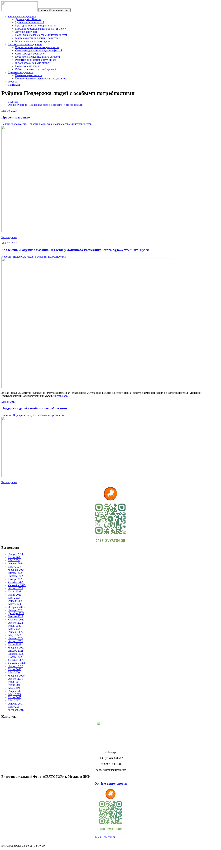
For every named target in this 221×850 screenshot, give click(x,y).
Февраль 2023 (16, 607)
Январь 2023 (15, 610)
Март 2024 (14, 566)
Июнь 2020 (14, 669)
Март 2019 (14, 694)
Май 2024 (14, 560)
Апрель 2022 (15, 631)
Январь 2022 (15, 638)
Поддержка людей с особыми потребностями (41, 34)
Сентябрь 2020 (17, 663)
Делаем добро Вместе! (28, 19)
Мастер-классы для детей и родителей (37, 37)
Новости (13, 81)
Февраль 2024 (16, 569)
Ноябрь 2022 (15, 616)
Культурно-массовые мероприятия (35, 25)
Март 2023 (14, 603)
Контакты (14, 84)
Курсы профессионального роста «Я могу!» (41, 28)
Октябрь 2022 (16, 619)
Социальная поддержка (22, 16)
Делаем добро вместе (13, 123)
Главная (13, 101)
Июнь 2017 (14, 697)
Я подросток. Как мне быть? (32, 62)
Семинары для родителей (30, 53)
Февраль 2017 (16, 709)
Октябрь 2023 (16, 582)
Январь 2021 (15, 650)
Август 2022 (15, 622)
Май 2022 (14, 628)
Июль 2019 (14, 681)
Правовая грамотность (28, 75)
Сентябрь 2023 (17, 585)
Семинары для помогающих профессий (38, 50)
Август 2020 (15, 666)
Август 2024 (15, 554)
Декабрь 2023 (16, 575)
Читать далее (9, 237)
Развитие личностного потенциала (35, 59)
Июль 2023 (14, 591)
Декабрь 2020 (16, 653)
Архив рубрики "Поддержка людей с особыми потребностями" (45, 104)
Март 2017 (14, 706)
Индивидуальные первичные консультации (40, 78)
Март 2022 (14, 635)
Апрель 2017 (15, 703)
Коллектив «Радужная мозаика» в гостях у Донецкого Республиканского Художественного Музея (75, 250)
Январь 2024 (15, 572)
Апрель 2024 (15, 563)
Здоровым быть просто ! (29, 22)
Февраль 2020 (16, 675)
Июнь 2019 (14, 684)
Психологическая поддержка (25, 44)
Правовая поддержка (20, 72)
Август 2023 (15, 588)
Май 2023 (14, 597)
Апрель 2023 (15, 600)
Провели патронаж (15, 117)
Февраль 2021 (16, 647)
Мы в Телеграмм (105, 836)
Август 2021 (15, 641)
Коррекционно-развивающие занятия (37, 47)
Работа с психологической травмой (36, 69)
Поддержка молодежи (28, 66)
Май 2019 (14, 688)
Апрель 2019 (15, 691)
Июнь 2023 (14, 594)
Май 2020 (14, 672)
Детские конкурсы (26, 31)
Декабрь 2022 (16, 613)
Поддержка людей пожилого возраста (37, 56)
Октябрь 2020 (16, 660)
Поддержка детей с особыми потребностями (34, 408)
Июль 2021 (14, 644)
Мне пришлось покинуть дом (32, 41)
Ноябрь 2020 (15, 656)
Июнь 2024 (14, 557)
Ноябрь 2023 (15, 579)
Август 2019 (15, 678)
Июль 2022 (14, 625)
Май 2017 (14, 700)
